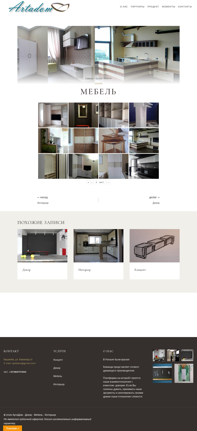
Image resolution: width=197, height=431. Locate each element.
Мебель (57, 376)
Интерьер (42, 200)
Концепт (140, 269)
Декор (154, 200)
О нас (124, 6)
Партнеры (137, 6)
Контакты (185, 6)
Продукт (153, 6)
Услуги (98, 84)
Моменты (168, 6)
